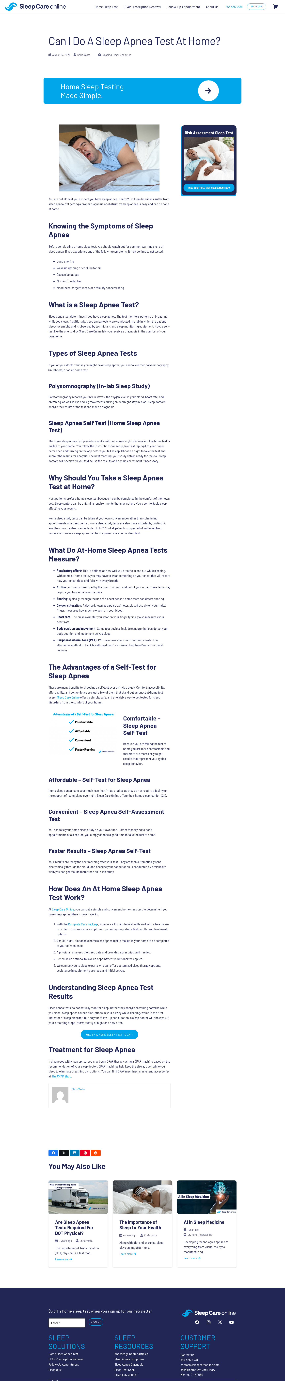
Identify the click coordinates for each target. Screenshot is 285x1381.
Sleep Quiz (55, 1370)
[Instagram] (209, 1322)
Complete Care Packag (82, 924)
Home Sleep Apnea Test (63, 1354)
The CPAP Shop (61, 1076)
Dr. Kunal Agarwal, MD (200, 1234)
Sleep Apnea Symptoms (129, 1359)
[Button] (208, 90)
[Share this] (53, 1153)
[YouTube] (232, 1322)
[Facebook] (197, 1322)
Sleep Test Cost (124, 1370)
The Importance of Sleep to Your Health (140, 1224)
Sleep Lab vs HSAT (126, 1375)
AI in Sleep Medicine (204, 1222)
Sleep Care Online (68, 697)
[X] (220, 1322)
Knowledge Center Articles (131, 1354)
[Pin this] (85, 1153)
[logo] (35, 6)
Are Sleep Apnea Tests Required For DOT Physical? (74, 1227)
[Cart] (275, 6)
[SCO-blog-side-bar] (208, 160)
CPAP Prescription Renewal (65, 1359)
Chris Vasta (83, 55)
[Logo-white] (208, 1313)
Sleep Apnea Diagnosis (128, 1364)
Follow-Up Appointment (63, 1364)
